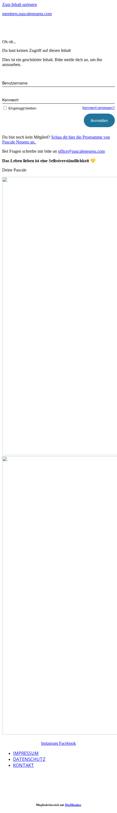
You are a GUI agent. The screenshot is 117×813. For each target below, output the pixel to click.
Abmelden (96, 28)
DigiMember (73, 804)
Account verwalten (38, 28)
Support (71, 28)
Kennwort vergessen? (98, 107)
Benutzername (14, 83)
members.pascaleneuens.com (27, 13)
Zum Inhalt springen (19, 4)
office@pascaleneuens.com (81, 151)
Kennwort (10, 99)
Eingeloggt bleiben (22, 108)
